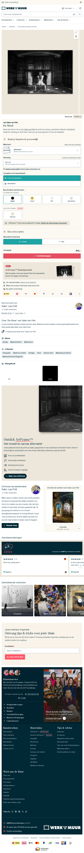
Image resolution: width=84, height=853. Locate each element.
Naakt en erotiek (19, 353)
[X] (23, 811)
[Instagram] (12, 811)
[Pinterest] (16, 811)
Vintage (31, 353)
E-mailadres (10, 646)
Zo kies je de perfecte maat (71, 158)
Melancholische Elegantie (13, 357)
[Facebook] (19, 811)
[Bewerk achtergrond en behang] (76, 36)
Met (62, 242)
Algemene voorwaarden (21, 838)
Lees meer (19, 313)
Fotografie (6, 353)
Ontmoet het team (54, 718)
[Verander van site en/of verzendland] (80, 2)
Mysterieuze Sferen (63, 353)
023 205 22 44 (33, 694)
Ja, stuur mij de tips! (15, 657)
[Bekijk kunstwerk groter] (76, 32)
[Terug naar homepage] (14, 8)
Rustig (5, 342)
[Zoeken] (80, 14)
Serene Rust (48, 353)
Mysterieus (28, 342)
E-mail (23, 698)
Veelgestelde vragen (15, 705)
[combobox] (37, 14)
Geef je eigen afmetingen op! (22, 169)
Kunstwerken (7, 20)
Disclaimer (34, 838)
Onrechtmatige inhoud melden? (49, 838)
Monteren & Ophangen (15, 718)
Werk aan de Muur (13, 771)
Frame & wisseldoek (14, 178)
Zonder (24, 242)
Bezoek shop (7, 313)
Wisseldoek (11, 184)
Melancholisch (16, 342)
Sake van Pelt (12, 122)
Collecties (20, 20)
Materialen (48, 20)
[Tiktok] (26, 811)
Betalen (10, 711)
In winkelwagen (44, 256)
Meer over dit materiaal (73, 145)
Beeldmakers (34, 20)
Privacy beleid (66, 838)
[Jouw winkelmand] (80, 8)
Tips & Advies (62, 20)
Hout (39, 353)
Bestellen (10, 708)
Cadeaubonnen (13, 721)
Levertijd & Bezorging (15, 714)
